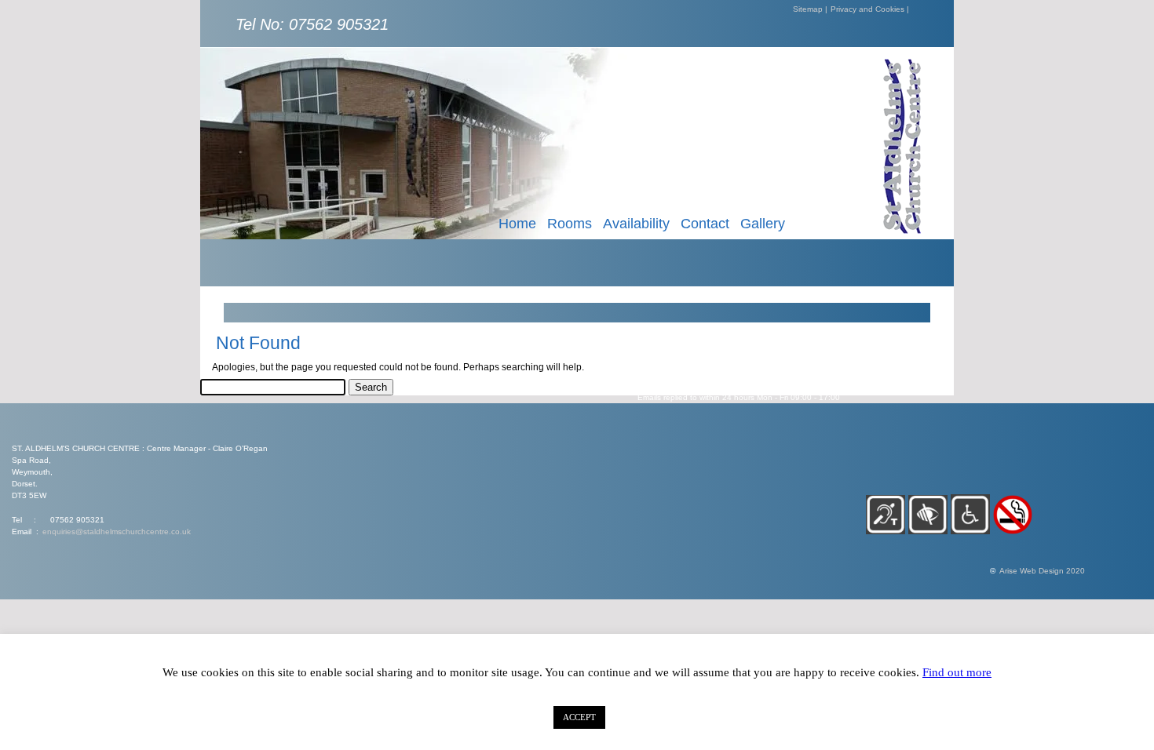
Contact (705, 223)
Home (517, 223)
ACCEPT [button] (579, 717)
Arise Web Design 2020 (1042, 570)
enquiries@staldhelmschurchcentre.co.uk (116, 531)
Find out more (956, 672)
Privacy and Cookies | (870, 9)
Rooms (569, 223)
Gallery (762, 223)
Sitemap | (810, 9)
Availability (636, 223)
